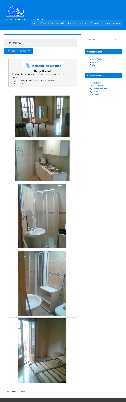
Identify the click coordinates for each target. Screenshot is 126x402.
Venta (92, 65)
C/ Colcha (94, 91)
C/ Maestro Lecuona (98, 88)
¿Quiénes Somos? (47, 23)
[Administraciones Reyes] (15, 16)
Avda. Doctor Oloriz (98, 85)
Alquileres (83, 23)
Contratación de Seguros (100, 23)
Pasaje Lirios (95, 83)
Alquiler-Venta (96, 59)
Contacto (116, 23)
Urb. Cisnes (94, 94)
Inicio (34, 23)
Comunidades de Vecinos (66, 23)
